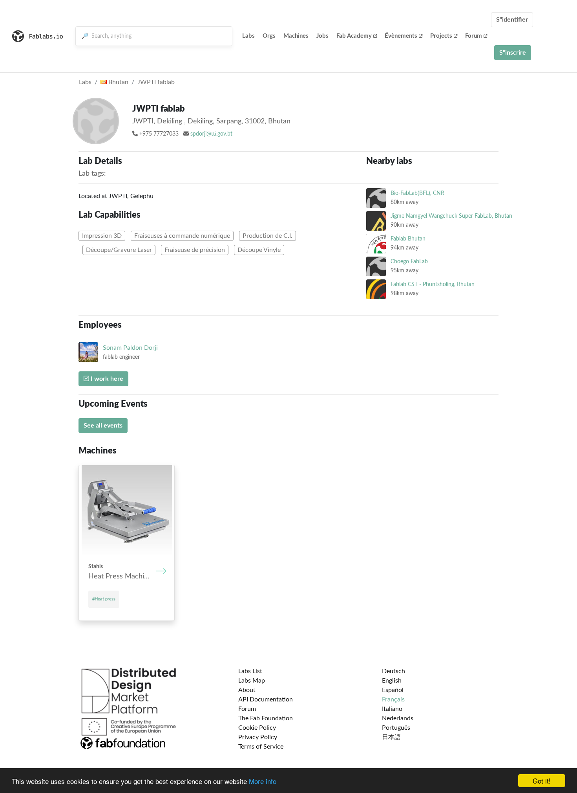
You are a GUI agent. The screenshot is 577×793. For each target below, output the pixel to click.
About (247, 690)
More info (262, 781)
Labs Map (251, 680)
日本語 (391, 737)
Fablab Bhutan (408, 239)
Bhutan (117, 82)
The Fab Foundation (265, 718)
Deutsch (393, 671)
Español (393, 690)
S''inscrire (512, 53)
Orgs (269, 36)
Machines (296, 36)
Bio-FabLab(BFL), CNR (417, 193)
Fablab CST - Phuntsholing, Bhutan (433, 284)
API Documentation (265, 699)
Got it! (542, 781)
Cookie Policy (257, 728)
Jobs (322, 36)
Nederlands (397, 718)
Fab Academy (354, 36)
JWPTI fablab (156, 82)
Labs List (250, 671)
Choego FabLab (409, 261)
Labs (248, 36)
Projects (441, 36)
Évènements (401, 36)
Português (396, 728)
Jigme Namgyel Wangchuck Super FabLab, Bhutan (451, 216)
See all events (103, 425)
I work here (106, 379)
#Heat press (103, 599)
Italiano (392, 709)
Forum (473, 36)
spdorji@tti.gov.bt (211, 134)
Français (393, 699)
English (392, 680)
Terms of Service (260, 746)
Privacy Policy (257, 737)
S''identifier (512, 20)
